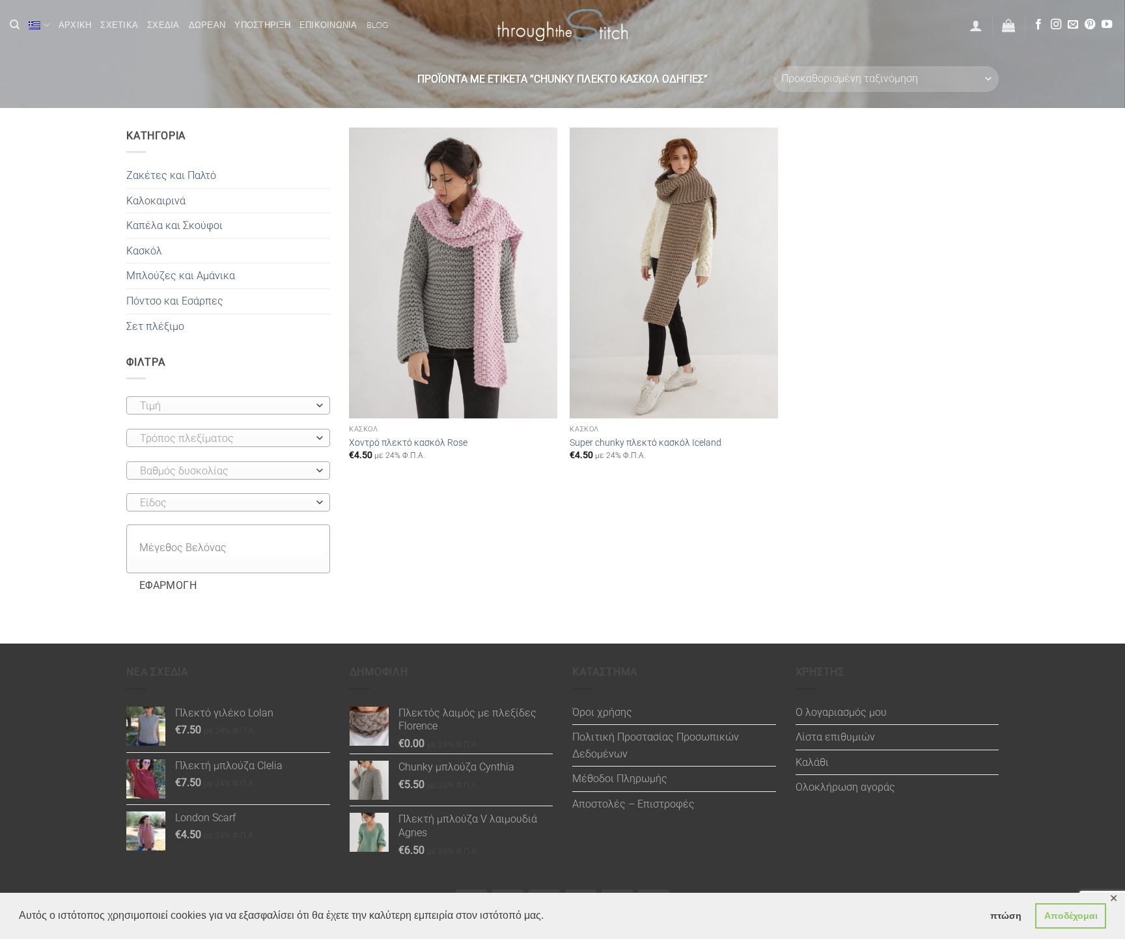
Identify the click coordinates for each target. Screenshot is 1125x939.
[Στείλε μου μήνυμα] (1073, 25)
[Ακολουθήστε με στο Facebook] (1038, 25)
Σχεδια (163, 25)
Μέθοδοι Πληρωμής (619, 778)
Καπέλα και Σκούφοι (174, 225)
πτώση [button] (1005, 915)
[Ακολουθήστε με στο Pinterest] (1090, 25)
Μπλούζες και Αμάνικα (180, 275)
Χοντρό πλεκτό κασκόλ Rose (408, 442)
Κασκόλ (144, 251)
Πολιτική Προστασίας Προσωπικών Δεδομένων (655, 745)
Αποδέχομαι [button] (1071, 915)
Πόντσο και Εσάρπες (174, 301)
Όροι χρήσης (602, 712)
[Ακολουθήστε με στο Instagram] (1056, 25)
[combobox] (228, 405)
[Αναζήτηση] (15, 24)
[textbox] (225, 406)
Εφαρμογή (168, 586)
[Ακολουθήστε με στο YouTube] (1107, 25)
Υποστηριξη (262, 25)
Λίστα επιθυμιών (835, 737)
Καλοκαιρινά (156, 201)
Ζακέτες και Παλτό (171, 175)
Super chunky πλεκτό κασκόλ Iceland (645, 442)
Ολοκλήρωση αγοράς (845, 787)
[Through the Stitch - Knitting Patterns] (562, 25)
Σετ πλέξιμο (155, 326)
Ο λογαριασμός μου (841, 712)
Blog (378, 25)
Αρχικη (75, 25)
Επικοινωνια (328, 25)
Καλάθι (812, 762)
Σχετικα (119, 25)
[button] (975, 25)
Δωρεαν (207, 25)
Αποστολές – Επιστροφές (633, 804)
